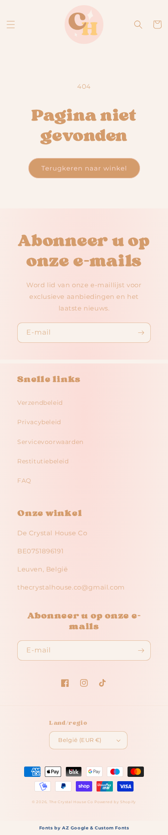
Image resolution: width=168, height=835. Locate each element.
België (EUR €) (80, 739)
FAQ (24, 480)
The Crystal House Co (71, 802)
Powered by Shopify (115, 802)
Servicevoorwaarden (50, 442)
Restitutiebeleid (43, 461)
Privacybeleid (39, 422)
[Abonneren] (140, 333)
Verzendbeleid (40, 403)
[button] (10, 24)
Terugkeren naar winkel (84, 168)
